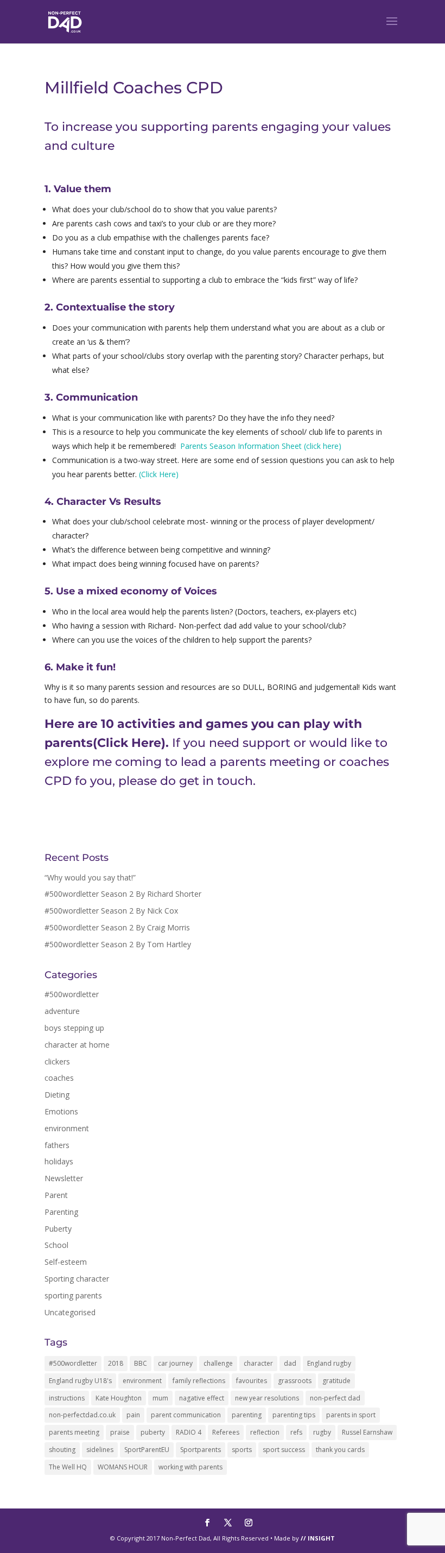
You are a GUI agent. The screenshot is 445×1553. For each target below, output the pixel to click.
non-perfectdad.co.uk (82, 1414)
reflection (264, 1432)
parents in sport (351, 1414)
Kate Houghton (119, 1398)
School (56, 1245)
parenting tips (293, 1414)
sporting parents (73, 1295)
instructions (67, 1398)
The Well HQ (68, 1467)
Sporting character (76, 1278)
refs (296, 1432)
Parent (56, 1195)
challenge (218, 1363)
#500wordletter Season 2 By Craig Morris (117, 927)
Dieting (56, 1094)
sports (242, 1449)
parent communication (186, 1414)
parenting (247, 1414)
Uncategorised (70, 1312)
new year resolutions (267, 1398)
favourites (251, 1380)
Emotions (61, 1111)
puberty (153, 1432)
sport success (284, 1449)
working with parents (190, 1467)
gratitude (336, 1380)
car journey (175, 1363)
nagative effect (201, 1398)
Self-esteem (65, 1262)
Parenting (61, 1212)
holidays (58, 1161)
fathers (56, 1145)
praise (120, 1432)
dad (290, 1363)
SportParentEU (146, 1449)
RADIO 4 (188, 1432)
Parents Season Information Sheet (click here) (263, 446)
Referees (225, 1432)
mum (160, 1398)
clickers (57, 1061)
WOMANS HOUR (123, 1467)
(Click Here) (159, 474)
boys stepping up (74, 1028)
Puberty (58, 1229)
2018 (115, 1363)
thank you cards (340, 1449)
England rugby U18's (80, 1380)
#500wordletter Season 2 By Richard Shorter (122, 894)
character (258, 1363)
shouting (62, 1449)
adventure (62, 1011)
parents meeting (74, 1432)
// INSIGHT (318, 1538)
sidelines (99, 1449)
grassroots (295, 1380)
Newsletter (63, 1178)
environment (66, 1128)
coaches (59, 1078)
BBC (140, 1363)
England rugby (329, 1363)
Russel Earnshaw (367, 1432)
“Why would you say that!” (90, 877)
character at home (77, 1044)
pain (133, 1414)
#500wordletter (71, 994)
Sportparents (200, 1449)
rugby (322, 1432)
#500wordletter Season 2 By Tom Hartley (117, 944)
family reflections (199, 1380)
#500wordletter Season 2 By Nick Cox (111, 910)
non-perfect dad (335, 1398)
